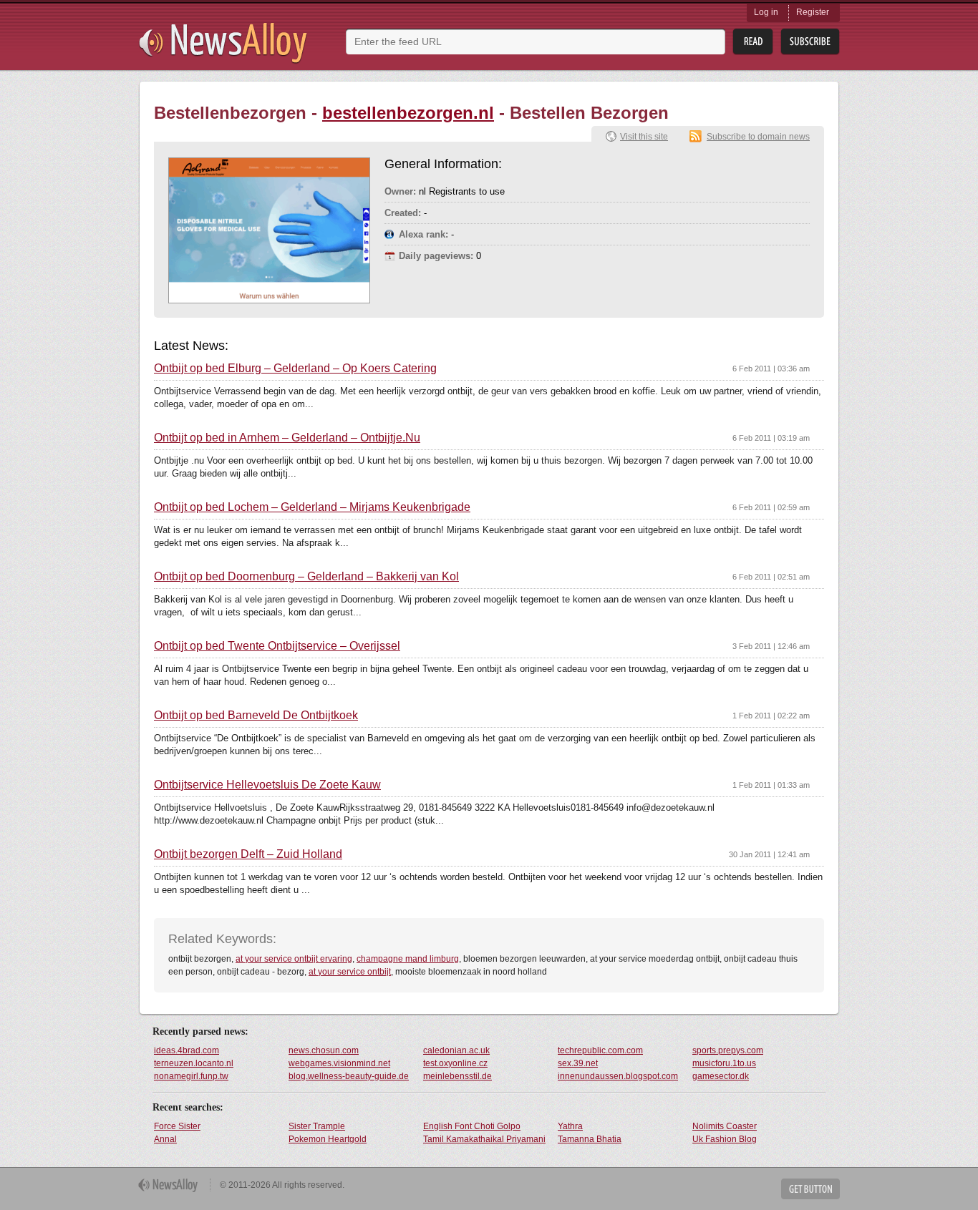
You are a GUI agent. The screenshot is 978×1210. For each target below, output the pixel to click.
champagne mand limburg (408, 959)
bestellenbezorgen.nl (408, 112)
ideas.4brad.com (186, 1050)
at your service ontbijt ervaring (294, 959)
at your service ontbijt (350, 972)
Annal (165, 1139)
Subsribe (810, 42)
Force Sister (177, 1126)
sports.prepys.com (727, 1050)
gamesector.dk (720, 1076)
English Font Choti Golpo (472, 1126)
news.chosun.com (324, 1050)
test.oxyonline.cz (455, 1063)
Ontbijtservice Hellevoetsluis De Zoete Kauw (267, 785)
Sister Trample (317, 1126)
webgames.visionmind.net (339, 1063)
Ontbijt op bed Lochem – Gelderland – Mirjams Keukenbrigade (312, 507)
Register (812, 12)
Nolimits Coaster (724, 1126)
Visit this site (644, 137)
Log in (766, 12)
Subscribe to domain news (758, 137)
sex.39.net (578, 1063)
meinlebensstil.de (457, 1076)
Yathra (570, 1126)
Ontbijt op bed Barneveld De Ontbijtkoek (256, 715)
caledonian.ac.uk (456, 1050)
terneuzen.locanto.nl (193, 1063)
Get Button (810, 1189)
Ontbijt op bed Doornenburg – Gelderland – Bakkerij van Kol (306, 576)
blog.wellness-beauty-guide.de (349, 1076)
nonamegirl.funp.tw (191, 1076)
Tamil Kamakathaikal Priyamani (484, 1139)
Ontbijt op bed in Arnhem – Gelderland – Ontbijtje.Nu (287, 438)
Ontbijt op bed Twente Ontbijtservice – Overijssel (277, 646)
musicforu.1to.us (724, 1063)
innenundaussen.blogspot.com (618, 1076)
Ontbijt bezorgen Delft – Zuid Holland (248, 854)
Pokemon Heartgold (328, 1139)
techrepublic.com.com (600, 1050)
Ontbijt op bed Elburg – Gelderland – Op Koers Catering (295, 368)
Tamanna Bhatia (589, 1139)
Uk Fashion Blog (724, 1139)
